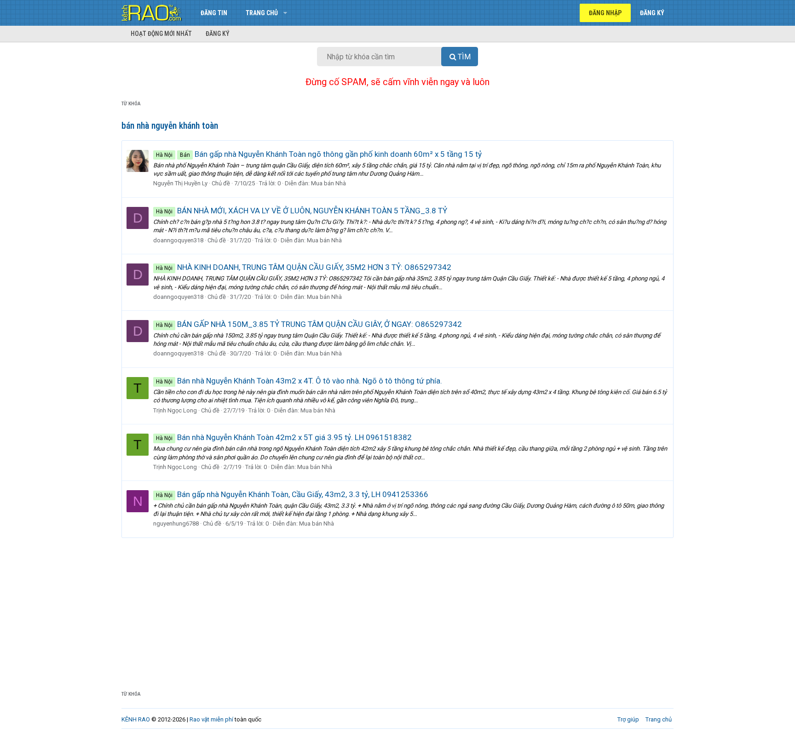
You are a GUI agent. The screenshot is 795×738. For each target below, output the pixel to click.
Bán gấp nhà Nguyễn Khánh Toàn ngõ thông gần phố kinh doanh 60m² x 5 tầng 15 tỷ (319, 154)
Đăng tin (214, 13)
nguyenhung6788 (176, 523)
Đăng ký (218, 33)
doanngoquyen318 (178, 240)
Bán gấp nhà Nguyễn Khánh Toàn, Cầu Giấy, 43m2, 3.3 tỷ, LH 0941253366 (292, 494)
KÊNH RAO (135, 719)
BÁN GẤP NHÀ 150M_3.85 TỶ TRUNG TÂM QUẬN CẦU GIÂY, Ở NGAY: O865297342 (309, 324)
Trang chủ (262, 13)
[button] (285, 13)
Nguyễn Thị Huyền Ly (180, 183)
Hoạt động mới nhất (161, 33)
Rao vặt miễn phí (211, 719)
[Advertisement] (397, 607)
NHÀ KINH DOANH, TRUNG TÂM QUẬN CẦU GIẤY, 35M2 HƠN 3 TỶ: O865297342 (303, 267)
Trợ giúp (628, 719)
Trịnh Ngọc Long (175, 410)
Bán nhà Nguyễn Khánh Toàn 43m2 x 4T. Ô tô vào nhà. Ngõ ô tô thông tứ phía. (299, 380)
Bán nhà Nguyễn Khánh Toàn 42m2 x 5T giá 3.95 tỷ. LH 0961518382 (284, 437)
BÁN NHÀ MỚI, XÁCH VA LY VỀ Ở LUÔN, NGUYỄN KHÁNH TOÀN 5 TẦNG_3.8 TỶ (301, 210)
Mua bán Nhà (328, 183)
